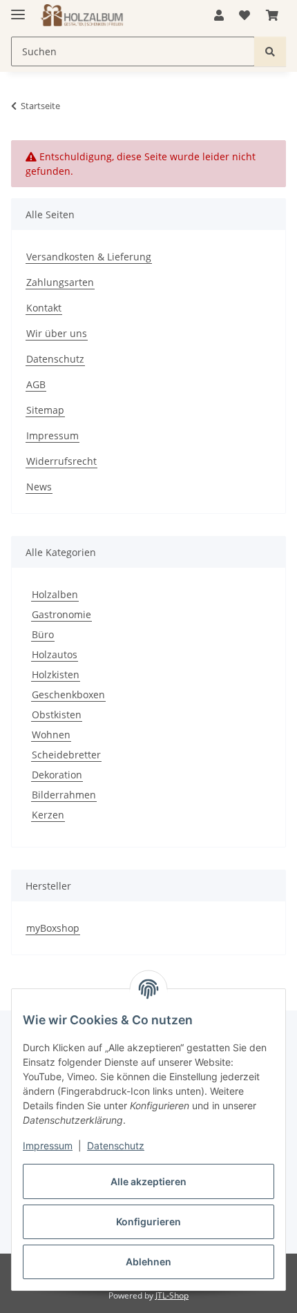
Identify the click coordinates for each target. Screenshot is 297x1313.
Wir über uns (56, 333)
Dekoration (57, 774)
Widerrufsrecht (61, 461)
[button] (219, 15)
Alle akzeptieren (148, 1181)
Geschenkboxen (68, 694)
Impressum (48, 1145)
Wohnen (51, 734)
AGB (36, 384)
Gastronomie (61, 614)
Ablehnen (148, 1261)
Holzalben (55, 594)
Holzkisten (55, 674)
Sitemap (45, 409)
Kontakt (43, 307)
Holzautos (54, 654)
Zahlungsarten (60, 282)
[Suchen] (270, 51)
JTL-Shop (172, 1295)
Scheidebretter (66, 754)
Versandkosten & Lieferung (88, 256)
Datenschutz (115, 1145)
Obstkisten (57, 714)
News (39, 486)
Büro (43, 634)
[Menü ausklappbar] (18, 8)
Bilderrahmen (64, 794)
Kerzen (48, 814)
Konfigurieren (148, 1221)
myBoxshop (52, 928)
